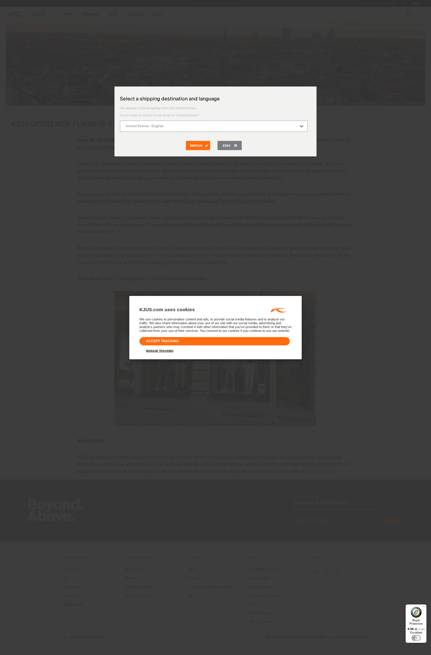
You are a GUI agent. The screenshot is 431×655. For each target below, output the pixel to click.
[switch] (416, 638)
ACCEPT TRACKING (162, 341)
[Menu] (424, 607)
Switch (196, 145)
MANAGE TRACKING (159, 351)
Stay (227, 145)
